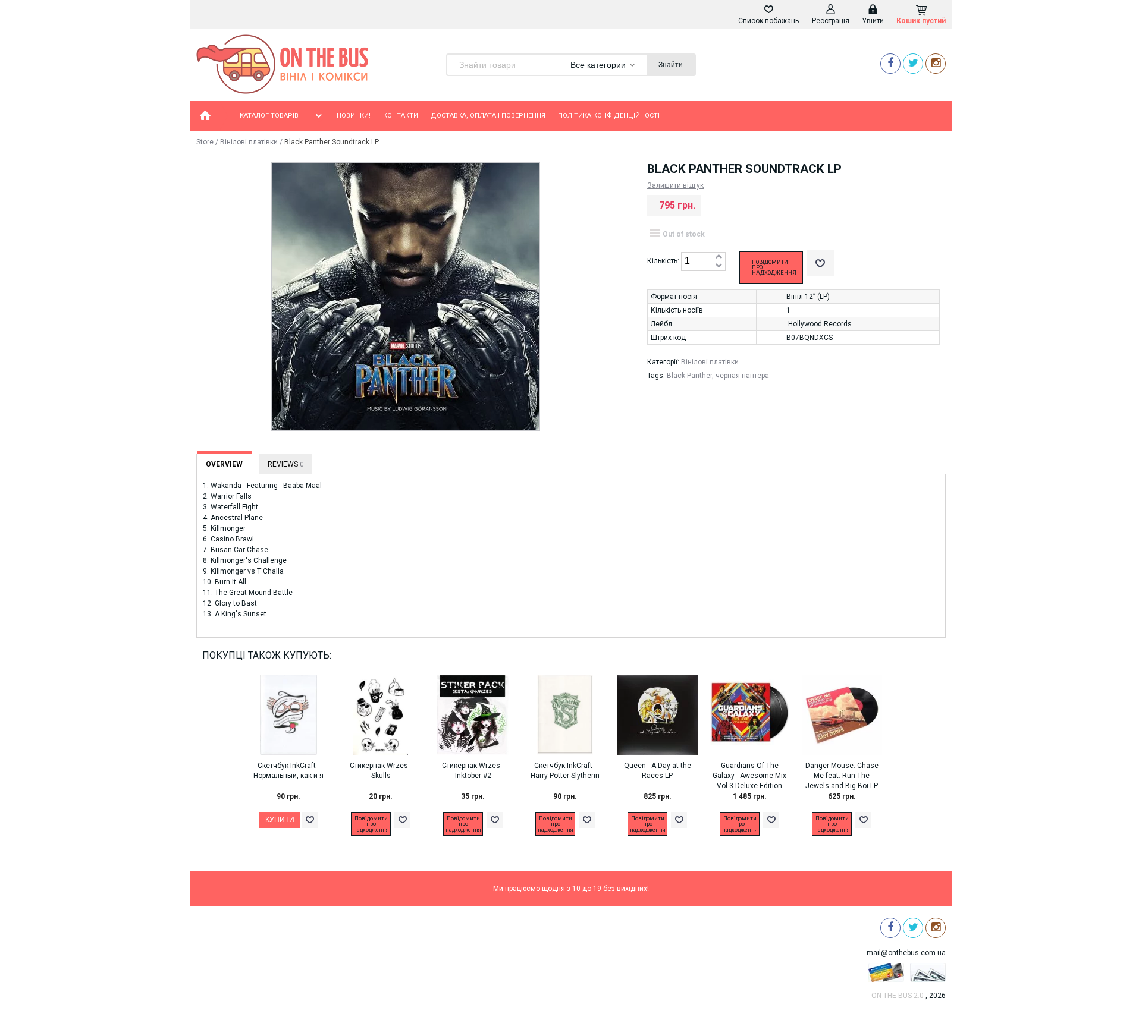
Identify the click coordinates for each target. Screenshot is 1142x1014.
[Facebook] (890, 63)
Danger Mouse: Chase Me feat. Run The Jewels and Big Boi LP (842, 775)
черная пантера (742, 375)
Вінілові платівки (249, 142)
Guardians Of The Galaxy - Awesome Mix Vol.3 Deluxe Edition (749, 775)
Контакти (400, 115)
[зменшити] (718, 266)
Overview (224, 464)
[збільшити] (718, 257)
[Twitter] (913, 63)
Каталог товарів (269, 115)
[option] (295, 762)
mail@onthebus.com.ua (906, 953)
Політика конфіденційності (609, 115)
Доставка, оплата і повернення (488, 115)
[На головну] (205, 116)
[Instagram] (935, 63)
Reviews (285, 464)
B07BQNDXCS (809, 337)
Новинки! (354, 115)
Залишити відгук (675, 185)
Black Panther (689, 375)
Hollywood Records (820, 324)
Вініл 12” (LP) (808, 296)
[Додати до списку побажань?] (820, 263)
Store (205, 142)
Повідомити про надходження (774, 267)
